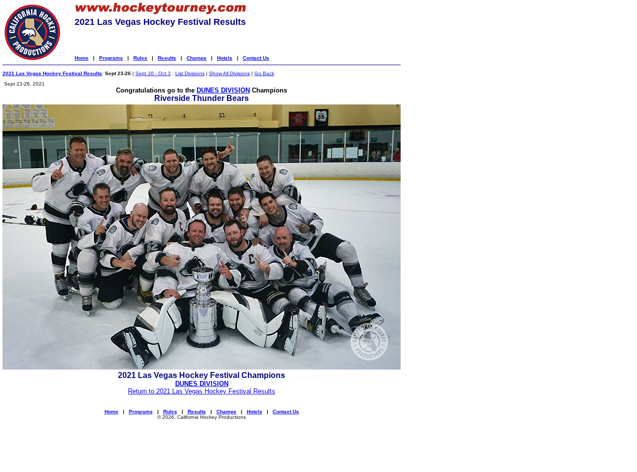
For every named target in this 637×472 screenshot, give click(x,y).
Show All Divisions (229, 73)
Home (82, 58)
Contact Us (256, 58)
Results (167, 58)
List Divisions (190, 73)
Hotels (224, 58)
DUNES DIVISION (223, 90)
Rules (140, 58)
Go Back (264, 73)
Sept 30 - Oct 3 (153, 73)
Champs (197, 58)
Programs (111, 58)
